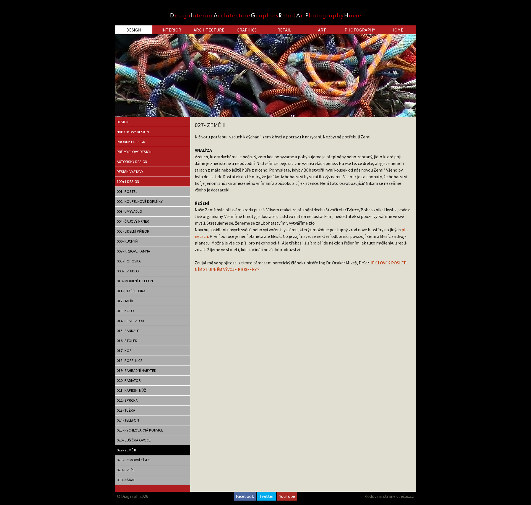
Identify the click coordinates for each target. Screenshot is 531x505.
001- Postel (127, 191)
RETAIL (284, 30)
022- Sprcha (127, 400)
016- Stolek (127, 340)
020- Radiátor (129, 380)
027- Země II (126, 450)
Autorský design (132, 161)
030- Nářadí (126, 479)
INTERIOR (171, 30)
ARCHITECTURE (209, 30)
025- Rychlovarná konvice (140, 430)
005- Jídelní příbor (133, 231)
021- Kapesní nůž (131, 390)
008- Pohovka (129, 261)
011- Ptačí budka (131, 290)
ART (322, 30)
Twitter (266, 496)
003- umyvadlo (129, 211)
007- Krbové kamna (133, 251)
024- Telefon (128, 420)
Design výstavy (130, 171)
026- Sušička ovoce (134, 440)
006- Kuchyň (127, 241)
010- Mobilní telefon (135, 280)
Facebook (245, 496)
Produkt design (131, 141)
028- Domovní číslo (133, 459)
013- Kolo (125, 310)
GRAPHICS (247, 30)
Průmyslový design (134, 151)
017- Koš (124, 350)
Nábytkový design (133, 131)
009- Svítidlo (128, 271)
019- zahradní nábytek (136, 370)
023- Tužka (126, 410)
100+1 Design (128, 181)
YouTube (287, 496)
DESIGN (133, 30)
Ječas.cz (406, 496)
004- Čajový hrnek (133, 221)
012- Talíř (125, 300)
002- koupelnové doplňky (140, 201)
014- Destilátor (130, 320)
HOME (397, 30)
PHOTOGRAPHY (360, 30)
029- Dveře (126, 469)
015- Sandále (128, 330)
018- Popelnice (129, 360)
